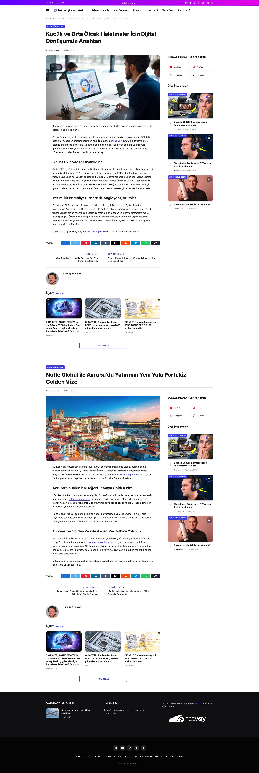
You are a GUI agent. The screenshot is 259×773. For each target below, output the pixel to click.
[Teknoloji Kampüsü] (68, 10)
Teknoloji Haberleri (101, 10)
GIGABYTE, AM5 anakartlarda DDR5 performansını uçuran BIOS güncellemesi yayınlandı (102, 325)
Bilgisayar (138, 10)
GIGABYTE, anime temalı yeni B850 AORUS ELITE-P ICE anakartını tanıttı (140, 325)
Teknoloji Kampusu (53, 19)
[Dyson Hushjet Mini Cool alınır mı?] (190, 188)
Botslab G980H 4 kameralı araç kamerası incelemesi (190, 123)
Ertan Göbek (178, 209)
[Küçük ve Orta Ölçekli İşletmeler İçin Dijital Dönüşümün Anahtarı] (103, 87)
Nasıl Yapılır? (183, 10)
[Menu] (47, 10)
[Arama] (208, 2)
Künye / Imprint (114, 757)
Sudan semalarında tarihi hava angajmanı (76, 711)
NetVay (198, 703)
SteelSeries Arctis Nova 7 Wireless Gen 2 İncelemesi (192, 164)
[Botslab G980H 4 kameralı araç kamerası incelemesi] (190, 105)
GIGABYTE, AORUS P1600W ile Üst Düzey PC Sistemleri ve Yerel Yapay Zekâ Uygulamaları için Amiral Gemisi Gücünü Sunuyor (63, 326)
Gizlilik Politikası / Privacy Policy (143, 757)
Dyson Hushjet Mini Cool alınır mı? (192, 204)
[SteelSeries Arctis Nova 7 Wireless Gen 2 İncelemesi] (190, 146)
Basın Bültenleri (69, 19)
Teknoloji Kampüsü (53, 50)
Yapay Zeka (167, 10)
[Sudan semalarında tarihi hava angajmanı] (52, 713)
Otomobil (153, 10)
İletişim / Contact (175, 757)
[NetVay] (187, 718)
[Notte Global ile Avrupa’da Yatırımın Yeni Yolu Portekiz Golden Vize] (103, 428)
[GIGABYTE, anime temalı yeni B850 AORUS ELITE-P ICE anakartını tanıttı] (142, 308)
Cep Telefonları (121, 10)
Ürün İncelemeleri (128, 3)
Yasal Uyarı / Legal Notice (88, 757)
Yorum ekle (103, 346)
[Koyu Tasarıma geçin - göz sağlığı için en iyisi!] (212, 3)
